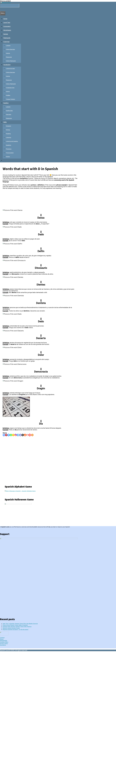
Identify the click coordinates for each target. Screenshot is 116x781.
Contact (2, 637)
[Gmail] (27, 435)
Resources (9, 57)
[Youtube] (30, 435)
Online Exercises (10, 49)
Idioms (8, 91)
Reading (8, 133)
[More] (32, 435)
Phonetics (8, 149)
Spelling (6, 103)
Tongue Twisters (10, 99)
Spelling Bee (9, 110)
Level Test (6, 22)
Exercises (8, 114)
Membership (3, 640)
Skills (5, 122)
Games (5, 34)
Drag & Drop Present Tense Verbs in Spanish (15, 625)
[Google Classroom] (13, 435)
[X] (22, 435)
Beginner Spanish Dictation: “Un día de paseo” (16, 629)
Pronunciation (10, 152)
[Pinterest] (6, 435)
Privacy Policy (4, 643)
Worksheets (7, 30)
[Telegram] (18, 435)
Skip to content (5, 1)
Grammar (6, 42)
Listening (8, 137)
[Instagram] (15, 435)
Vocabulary (7, 64)
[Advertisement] (41, 200)
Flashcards (6, 38)
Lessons (8, 45)
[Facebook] (4, 435)
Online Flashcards (11, 61)
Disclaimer (3, 645)
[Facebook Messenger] (8, 435)
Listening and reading (12, 141)
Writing (8, 130)
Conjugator (7, 26)
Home (5, 19)
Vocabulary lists (10, 87)
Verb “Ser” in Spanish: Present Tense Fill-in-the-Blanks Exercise (20, 623)
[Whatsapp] (11, 435)
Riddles (8, 95)
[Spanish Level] (6, 2)
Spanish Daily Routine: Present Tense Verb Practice (17, 626)
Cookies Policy (4, 642)
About (1, 639)
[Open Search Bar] (0, 9)
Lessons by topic (10, 68)
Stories (8, 156)
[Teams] (20, 435)
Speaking (8, 145)
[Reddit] (25, 435)
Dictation (8, 126)
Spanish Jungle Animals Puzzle (11, 628)
